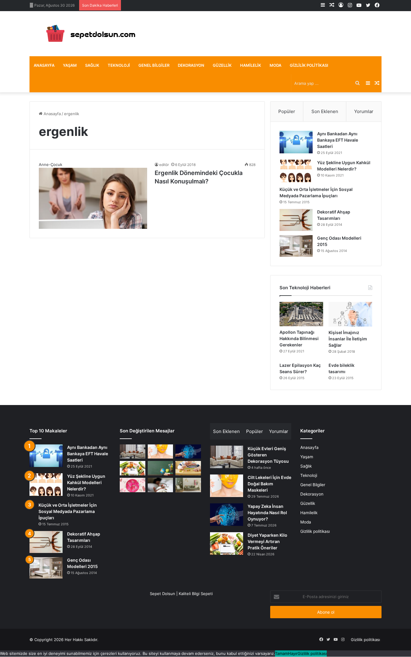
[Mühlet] (88, 33)
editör (164, 164)
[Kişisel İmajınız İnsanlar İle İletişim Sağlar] (350, 314)
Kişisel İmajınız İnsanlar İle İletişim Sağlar (348, 339)
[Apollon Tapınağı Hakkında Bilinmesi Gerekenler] (301, 314)
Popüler (286, 111)
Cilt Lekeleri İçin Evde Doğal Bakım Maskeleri (269, 484)
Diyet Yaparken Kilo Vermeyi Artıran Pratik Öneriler (267, 541)
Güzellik (222, 65)
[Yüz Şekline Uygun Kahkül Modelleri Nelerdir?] (296, 171)
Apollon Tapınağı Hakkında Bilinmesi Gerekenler (299, 338)
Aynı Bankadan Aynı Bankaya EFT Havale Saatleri (337, 140)
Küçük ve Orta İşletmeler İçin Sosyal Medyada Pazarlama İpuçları (68, 511)
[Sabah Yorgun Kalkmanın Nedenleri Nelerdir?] (160, 485)
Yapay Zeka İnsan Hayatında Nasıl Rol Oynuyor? (267, 512)
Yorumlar (363, 111)
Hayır (293, 653)
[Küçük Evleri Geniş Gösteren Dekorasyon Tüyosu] (132, 451)
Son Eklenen (324, 111)
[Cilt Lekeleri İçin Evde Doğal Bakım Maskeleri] (160, 451)
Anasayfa (44, 65)
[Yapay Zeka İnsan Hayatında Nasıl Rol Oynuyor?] (188, 451)
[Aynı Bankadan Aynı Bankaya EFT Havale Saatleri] (296, 142)
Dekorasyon (191, 65)
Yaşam (70, 65)
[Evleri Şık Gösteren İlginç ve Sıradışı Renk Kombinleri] (188, 485)
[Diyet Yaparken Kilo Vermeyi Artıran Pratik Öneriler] (132, 468)
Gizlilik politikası (309, 65)
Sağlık (92, 65)
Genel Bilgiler (153, 65)
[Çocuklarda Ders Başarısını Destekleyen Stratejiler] (160, 468)
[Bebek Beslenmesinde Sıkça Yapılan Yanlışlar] (188, 468)
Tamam (281, 653)
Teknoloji (119, 65)
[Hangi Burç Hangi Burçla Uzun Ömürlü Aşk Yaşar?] (132, 485)
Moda (275, 65)
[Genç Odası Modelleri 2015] (296, 246)
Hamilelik (250, 65)
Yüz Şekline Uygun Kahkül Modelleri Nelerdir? (86, 482)
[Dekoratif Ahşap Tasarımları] (296, 220)
